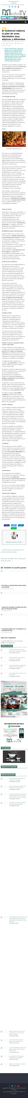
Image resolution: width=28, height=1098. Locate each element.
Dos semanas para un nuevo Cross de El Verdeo (12, 4)
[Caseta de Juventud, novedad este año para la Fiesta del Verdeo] (14, 593)
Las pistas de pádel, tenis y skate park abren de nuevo (13, 560)
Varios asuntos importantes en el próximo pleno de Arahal (12, 551)
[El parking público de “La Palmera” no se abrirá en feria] (14, 614)
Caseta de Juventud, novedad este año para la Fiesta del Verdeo (14, 608)
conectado (17, 641)
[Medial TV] (2, 22)
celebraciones (19, 43)
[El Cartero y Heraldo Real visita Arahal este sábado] (14, 571)
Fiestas (4, 28)
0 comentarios (10, 43)
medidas (4, 45)
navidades (8, 45)
